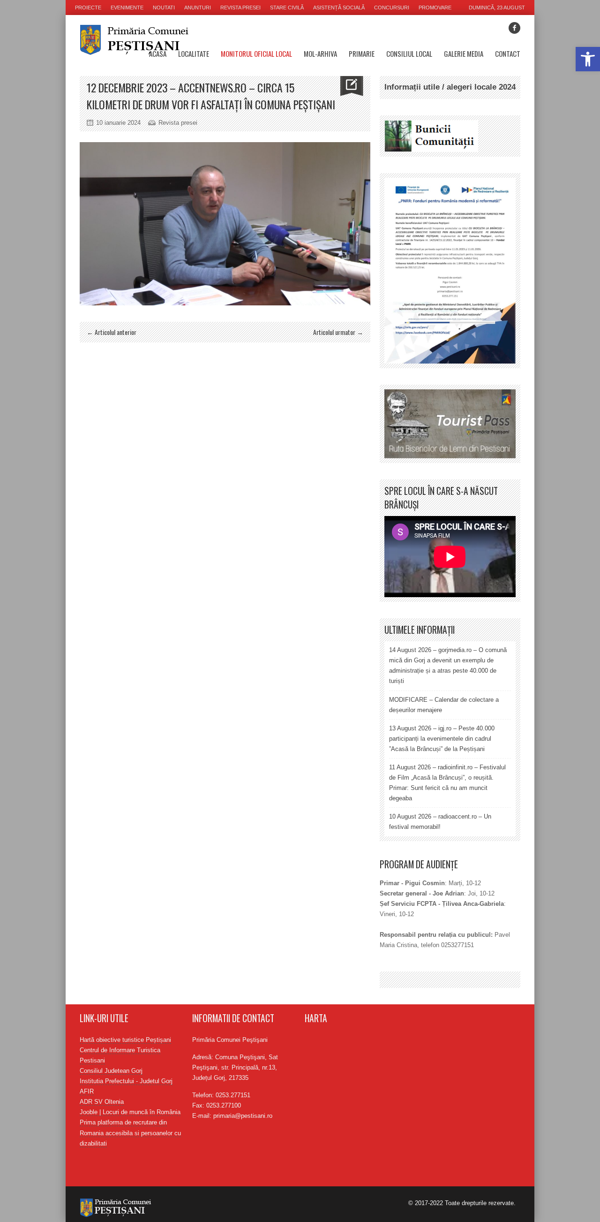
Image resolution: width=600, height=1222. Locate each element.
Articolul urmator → (338, 332)
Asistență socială (339, 7)
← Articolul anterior (111, 332)
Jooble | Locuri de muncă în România (130, 1112)
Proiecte (88, 7)
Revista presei (240, 7)
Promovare (435, 7)
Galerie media (463, 53)
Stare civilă (287, 7)
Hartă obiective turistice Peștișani (125, 1039)
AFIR (87, 1091)
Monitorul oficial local (256, 53)
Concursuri (391, 7)
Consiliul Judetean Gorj (111, 1070)
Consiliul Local (409, 53)
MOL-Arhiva (320, 53)
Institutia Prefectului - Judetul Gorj (126, 1081)
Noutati (164, 7)
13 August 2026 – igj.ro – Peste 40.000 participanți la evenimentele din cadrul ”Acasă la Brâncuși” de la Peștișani (442, 738)
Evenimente (127, 7)
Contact (507, 53)
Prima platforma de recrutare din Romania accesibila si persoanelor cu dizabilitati (130, 1132)
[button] (588, 59)
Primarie (362, 53)
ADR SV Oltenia (102, 1101)
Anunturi (197, 7)
